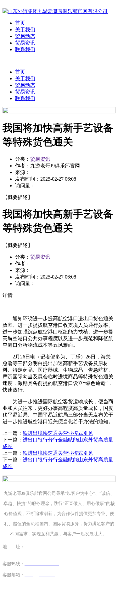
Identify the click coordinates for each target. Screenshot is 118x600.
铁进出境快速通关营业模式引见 (58, 433)
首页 (20, 23)
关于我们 (25, 29)
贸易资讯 (25, 42)
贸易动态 (25, 36)
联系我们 (25, 49)
